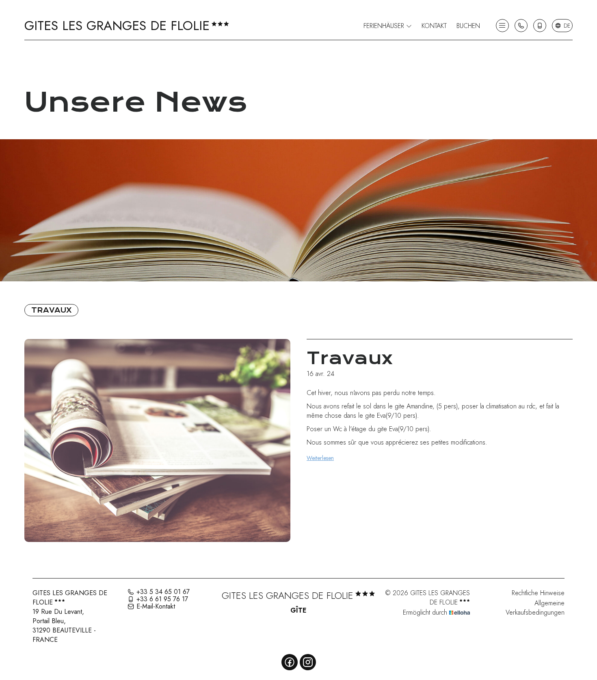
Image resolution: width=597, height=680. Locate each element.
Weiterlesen (320, 458)
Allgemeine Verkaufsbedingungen (535, 607)
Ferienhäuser (384, 25)
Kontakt (434, 25)
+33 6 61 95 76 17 (162, 599)
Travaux (51, 310)
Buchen (468, 25)
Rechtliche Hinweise (538, 593)
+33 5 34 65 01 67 (163, 592)
